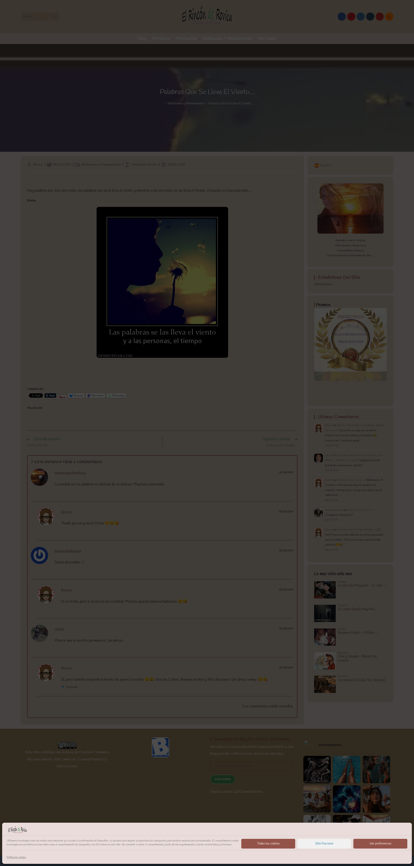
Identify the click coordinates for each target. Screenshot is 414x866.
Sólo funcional (324, 843)
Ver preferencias (380, 843)
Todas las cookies (268, 843)
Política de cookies (16, 857)
